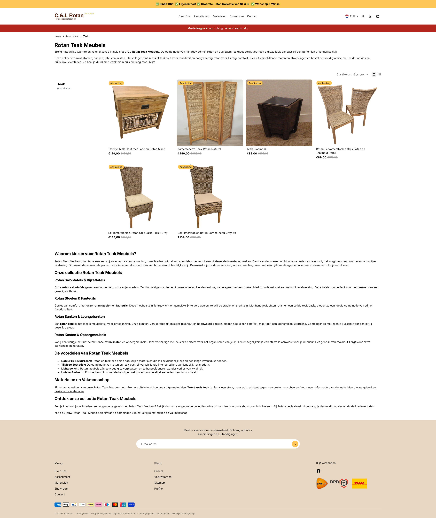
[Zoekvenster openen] (363, 16)
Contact (59, 494)
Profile (158, 488)
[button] (361, 74)
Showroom (61, 488)
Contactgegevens (145, 513)
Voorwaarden (163, 476)
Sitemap (159, 482)
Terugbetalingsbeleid (101, 513)
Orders (158, 471)
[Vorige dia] (110, 113)
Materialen (61, 482)
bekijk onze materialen (69, 391)
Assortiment (62, 476)
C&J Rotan (67, 513)
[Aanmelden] (295, 444)
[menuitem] (184, 16)
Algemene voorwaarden (124, 513)
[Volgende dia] (170, 113)
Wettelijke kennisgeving (183, 513)
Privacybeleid (82, 513)
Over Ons (60, 471)
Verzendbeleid (163, 513)
